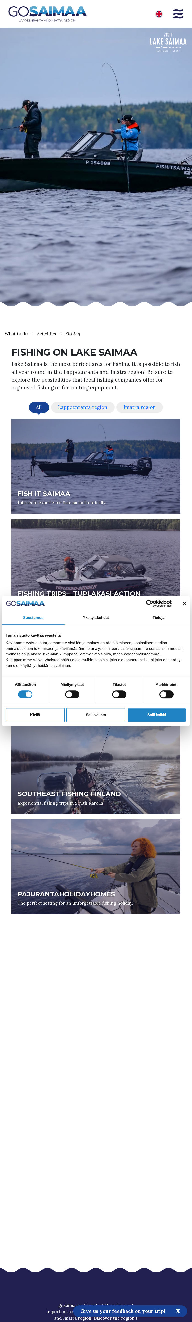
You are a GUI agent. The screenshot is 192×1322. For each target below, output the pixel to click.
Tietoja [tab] (159, 617)
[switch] (72, 694)
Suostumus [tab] (33, 617)
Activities (46, 333)
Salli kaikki (157, 715)
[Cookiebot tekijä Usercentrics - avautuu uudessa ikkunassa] (150, 603)
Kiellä (35, 715)
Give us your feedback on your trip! (122, 1311)
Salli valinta (96, 715)
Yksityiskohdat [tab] (96, 617)
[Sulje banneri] (184, 603)
